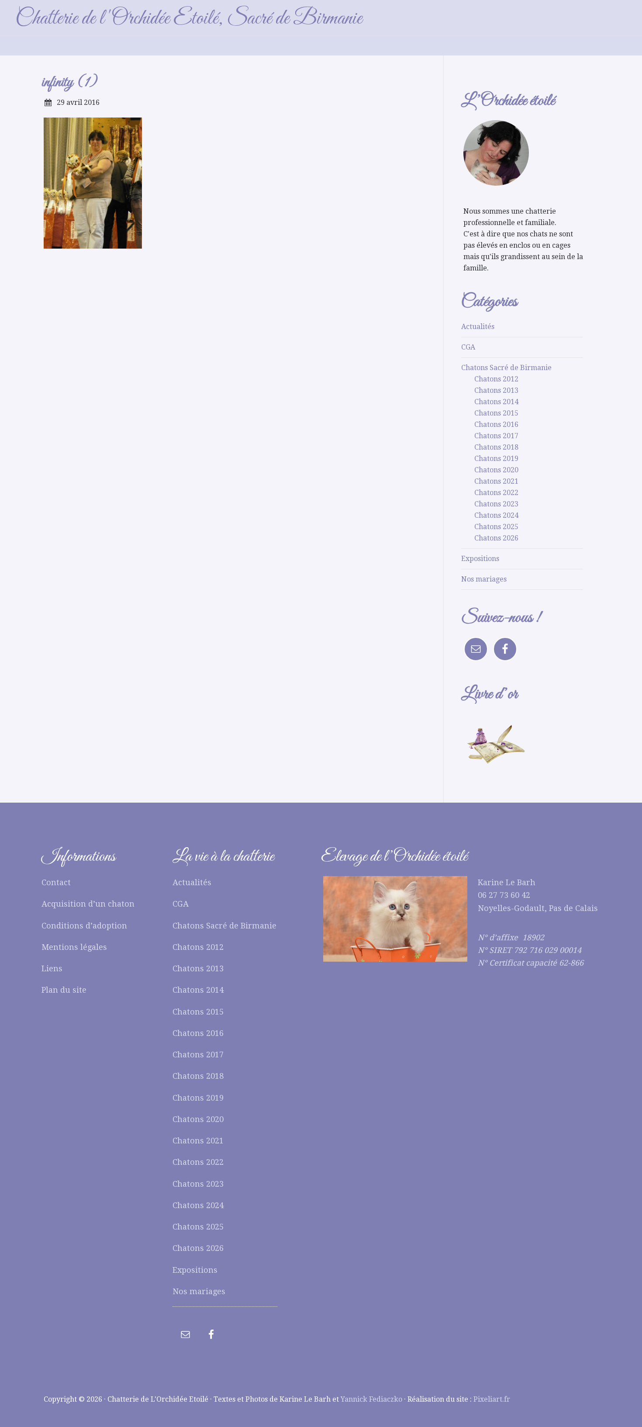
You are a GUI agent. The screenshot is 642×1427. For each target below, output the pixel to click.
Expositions (480, 558)
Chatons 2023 (496, 504)
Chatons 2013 (496, 390)
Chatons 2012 (496, 379)
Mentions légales (74, 947)
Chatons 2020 (496, 470)
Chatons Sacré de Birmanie (506, 368)
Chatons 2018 (496, 447)
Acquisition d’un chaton (88, 903)
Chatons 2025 (496, 527)
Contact (56, 882)
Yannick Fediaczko (371, 1399)
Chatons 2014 (496, 402)
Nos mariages (484, 579)
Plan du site (63, 989)
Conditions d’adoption (84, 925)
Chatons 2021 (496, 481)
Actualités (477, 326)
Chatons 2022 (496, 492)
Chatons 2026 (496, 538)
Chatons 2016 (496, 424)
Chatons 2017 (496, 436)
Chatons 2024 (496, 515)
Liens (51, 968)
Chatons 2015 (496, 413)
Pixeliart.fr (491, 1399)
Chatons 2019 (496, 458)
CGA (468, 347)
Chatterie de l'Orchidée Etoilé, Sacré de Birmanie (188, 18)
